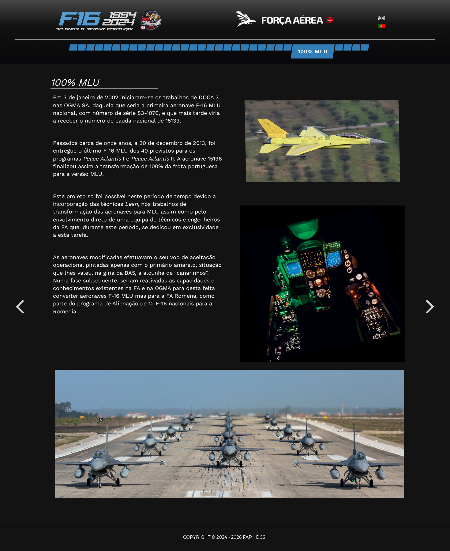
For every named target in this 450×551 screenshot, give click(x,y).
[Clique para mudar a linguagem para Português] (381, 25)
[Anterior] (19, 306)
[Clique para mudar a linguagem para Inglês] (381, 17)
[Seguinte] (430, 306)
